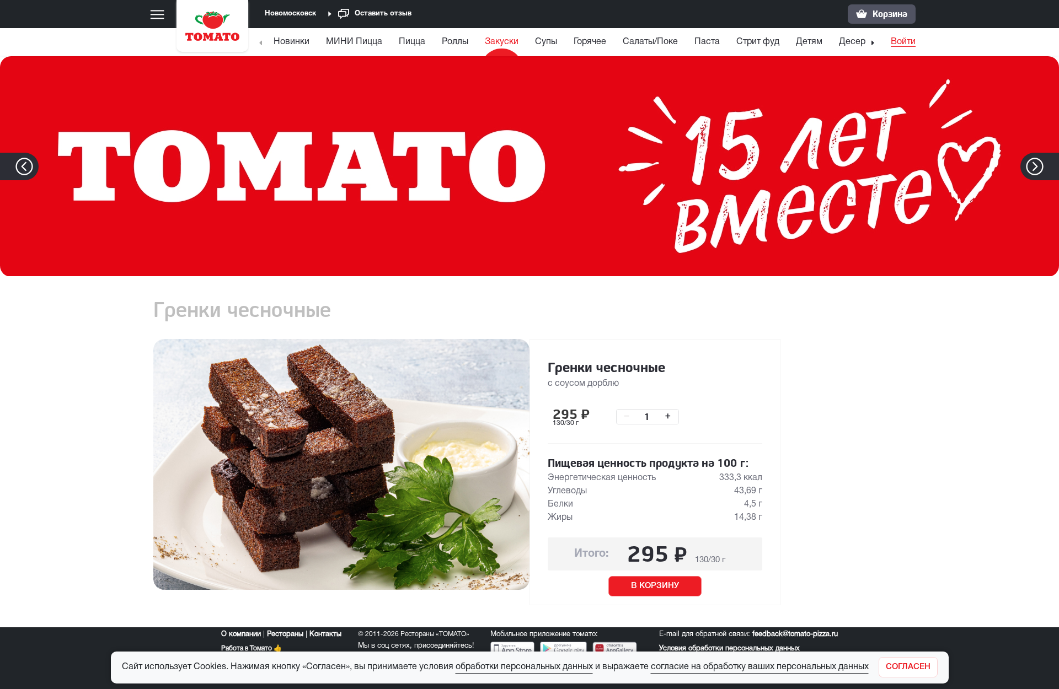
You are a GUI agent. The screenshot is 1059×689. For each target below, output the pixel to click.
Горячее (590, 42)
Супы (546, 42)
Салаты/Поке (650, 42)
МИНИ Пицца (354, 42)
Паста (707, 42)
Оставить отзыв (383, 13)
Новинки (291, 42)
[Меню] (157, 14)
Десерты (857, 42)
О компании (241, 634)
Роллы (455, 42)
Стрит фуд (757, 42)
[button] (1051, 166)
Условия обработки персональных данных (729, 648)
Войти (903, 42)
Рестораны (285, 634)
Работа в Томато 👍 (251, 648)
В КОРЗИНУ (655, 586)
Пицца (412, 42)
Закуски (501, 42)
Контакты (325, 634)
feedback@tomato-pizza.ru (795, 634)
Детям (809, 42)
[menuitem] (293, 44)
